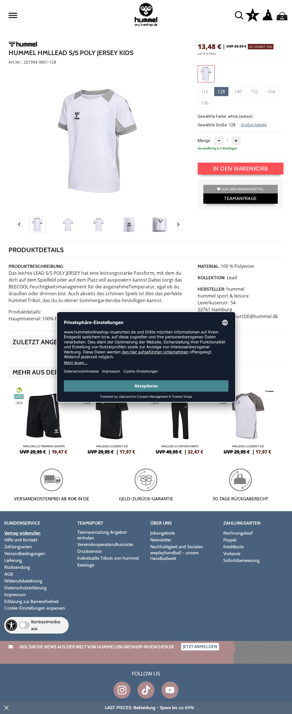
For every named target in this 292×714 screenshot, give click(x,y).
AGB (8, 574)
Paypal (229, 540)
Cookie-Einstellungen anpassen (34, 608)
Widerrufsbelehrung (23, 581)
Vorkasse (231, 553)
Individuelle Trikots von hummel (108, 558)
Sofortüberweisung (241, 560)
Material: (209, 266)
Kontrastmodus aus (45, 625)
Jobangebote (162, 533)
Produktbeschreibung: (36, 266)
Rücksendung (17, 567)
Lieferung (13, 560)
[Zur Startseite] (146, 15)
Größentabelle (254, 125)
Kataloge (85, 565)
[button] (12, 15)
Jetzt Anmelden (200, 646)
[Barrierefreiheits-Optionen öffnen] (11, 625)
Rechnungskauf (238, 533)
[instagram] (122, 690)
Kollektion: (212, 277)
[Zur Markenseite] (23, 45)
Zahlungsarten (18, 546)
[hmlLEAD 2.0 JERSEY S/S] (112, 420)
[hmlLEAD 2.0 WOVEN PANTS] (180, 420)
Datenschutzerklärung (25, 587)
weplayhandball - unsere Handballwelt (174, 555)
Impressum (15, 594)
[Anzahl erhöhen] (236, 140)
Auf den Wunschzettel (243, 189)
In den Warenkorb (240, 168)
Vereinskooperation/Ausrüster (105, 544)
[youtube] (170, 690)
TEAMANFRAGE (240, 198)
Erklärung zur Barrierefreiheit (31, 601)
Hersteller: (211, 289)
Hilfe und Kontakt (20, 540)
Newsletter (160, 540)
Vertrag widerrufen (22, 533)
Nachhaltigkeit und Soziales (176, 546)
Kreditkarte (233, 546)
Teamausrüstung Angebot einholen (102, 535)
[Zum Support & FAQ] (253, 14)
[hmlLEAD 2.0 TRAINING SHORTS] (44, 420)
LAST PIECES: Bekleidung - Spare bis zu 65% (149, 707)
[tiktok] (146, 690)
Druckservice (89, 551)
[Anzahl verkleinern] (219, 140)
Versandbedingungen (24, 553)
